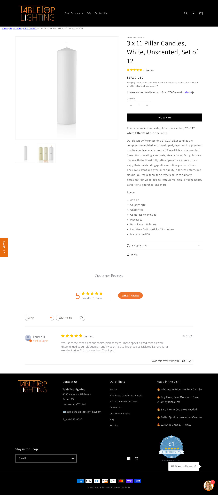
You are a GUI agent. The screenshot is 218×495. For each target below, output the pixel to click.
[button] (73, 13)
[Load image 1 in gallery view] (25, 153)
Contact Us (116, 407)
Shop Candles (15, 28)
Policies (114, 425)
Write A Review (130, 295)
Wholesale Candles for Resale (126, 395)
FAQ (112, 419)
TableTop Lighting (106, 487)
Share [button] (134, 254)
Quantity (131, 98)
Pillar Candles (29, 28)
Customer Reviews (120, 413)
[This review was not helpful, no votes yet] (190, 361)
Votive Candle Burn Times (124, 401)
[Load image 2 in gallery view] (46, 153)
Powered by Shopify (122, 487)
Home (4, 28)
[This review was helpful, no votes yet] (183, 361)
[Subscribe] (72, 458)
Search (113, 389)
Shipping (131, 82)
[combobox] (39, 318)
